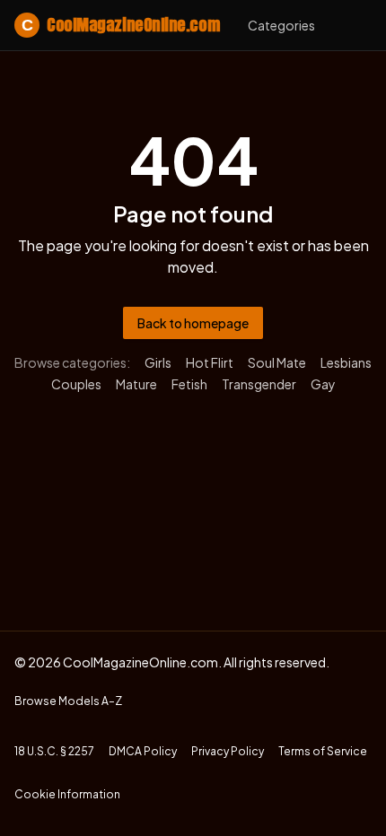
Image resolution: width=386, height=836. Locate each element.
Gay (323, 384)
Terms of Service (322, 751)
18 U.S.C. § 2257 (54, 751)
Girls (158, 362)
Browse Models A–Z (68, 701)
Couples (76, 384)
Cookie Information (67, 794)
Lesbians (346, 362)
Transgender (259, 384)
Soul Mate (277, 362)
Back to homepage (193, 323)
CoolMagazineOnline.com (120, 25)
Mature (136, 384)
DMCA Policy (143, 751)
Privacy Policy (227, 751)
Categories (281, 25)
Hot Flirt (209, 362)
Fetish (189, 384)
